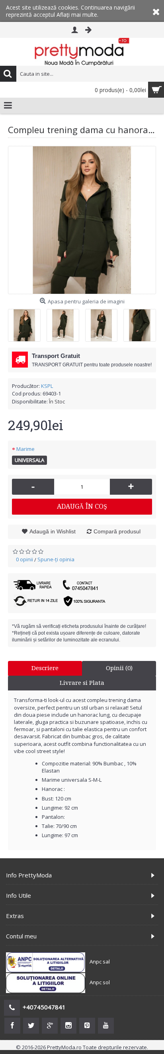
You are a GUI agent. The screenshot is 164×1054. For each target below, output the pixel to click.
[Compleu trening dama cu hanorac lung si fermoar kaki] (82, 220)
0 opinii (24, 559)
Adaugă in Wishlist (52, 531)
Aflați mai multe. (77, 14)
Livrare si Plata (82, 682)
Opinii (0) (119, 668)
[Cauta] (8, 74)
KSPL (47, 385)
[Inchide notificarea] (156, 11)
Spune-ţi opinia (55, 559)
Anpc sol (100, 982)
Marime (25, 448)
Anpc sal (100, 961)
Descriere (45, 668)
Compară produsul (117, 531)
